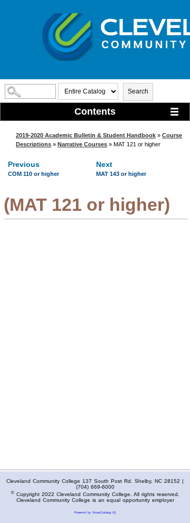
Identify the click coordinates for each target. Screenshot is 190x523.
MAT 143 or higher (121, 174)
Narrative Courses (82, 144)
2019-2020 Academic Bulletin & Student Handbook (86, 135)
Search (138, 91)
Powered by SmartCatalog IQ (95, 512)
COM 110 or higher (33, 174)
